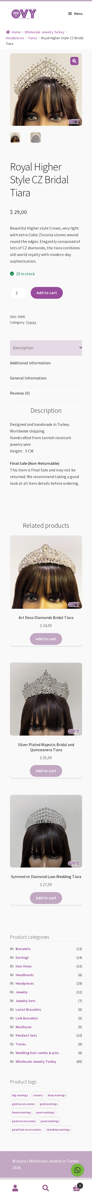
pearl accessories (24, 1121)
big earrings (20, 1095)
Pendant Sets (26, 1035)
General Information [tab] (28, 377)
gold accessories (23, 1104)
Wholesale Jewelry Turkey (44, 32)
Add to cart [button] (46, 638)
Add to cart (47, 292)
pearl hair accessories (26, 1129)
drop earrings (57, 1095)
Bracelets (23, 948)
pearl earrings (50, 1121)
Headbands (25, 975)
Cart (71, 1184)
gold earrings (49, 1104)
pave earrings (45, 1112)
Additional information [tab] (30, 362)
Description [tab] (23, 347)
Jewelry (22, 992)
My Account (15, 1188)
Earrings (22, 957)
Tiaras (32, 38)
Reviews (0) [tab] (20, 393)
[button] (74, 61)
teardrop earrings (58, 1129)
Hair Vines (24, 966)
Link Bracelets (27, 1018)
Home (16, 32)
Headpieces (15, 38)
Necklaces (24, 1027)
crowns (38, 1095)
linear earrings (21, 1112)
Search (46, 1188)
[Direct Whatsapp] (77, 1170)
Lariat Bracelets (28, 1009)
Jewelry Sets (26, 1000)
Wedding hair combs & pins (37, 1052)
